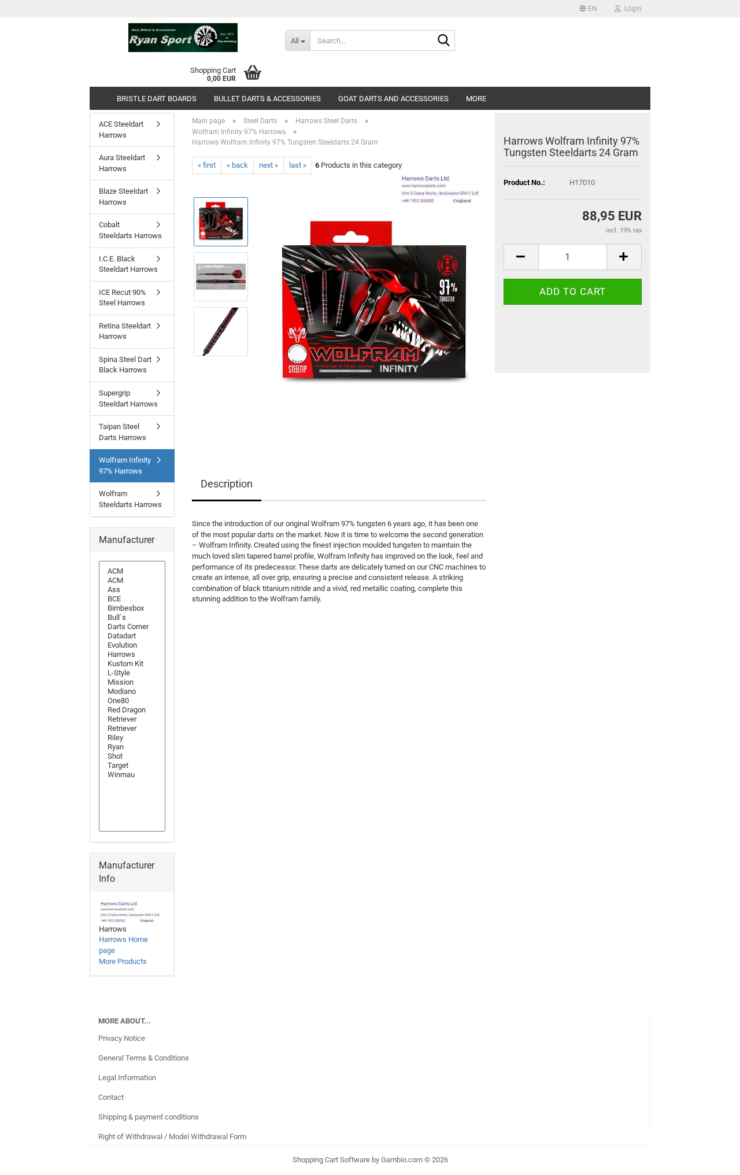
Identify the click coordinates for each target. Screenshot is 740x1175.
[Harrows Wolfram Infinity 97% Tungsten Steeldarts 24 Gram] (372, 304)
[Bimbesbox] (132, 608)
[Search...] (444, 41)
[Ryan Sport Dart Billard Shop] (183, 37)
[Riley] (132, 737)
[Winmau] (132, 774)
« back (237, 165)
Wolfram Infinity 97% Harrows (125, 465)
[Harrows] (132, 654)
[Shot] (132, 756)
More (476, 98)
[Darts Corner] (132, 626)
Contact (111, 1097)
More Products (123, 961)
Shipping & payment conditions (148, 1117)
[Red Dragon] (132, 710)
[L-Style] (132, 673)
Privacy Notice (121, 1038)
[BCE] (132, 599)
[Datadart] (132, 636)
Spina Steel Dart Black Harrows (125, 365)
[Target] (132, 765)
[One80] (132, 700)
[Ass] (132, 589)
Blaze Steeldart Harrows (123, 196)
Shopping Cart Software (331, 1159)
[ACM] (132, 571)
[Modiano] (132, 691)
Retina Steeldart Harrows (125, 331)
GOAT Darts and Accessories (393, 98)
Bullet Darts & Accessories (267, 98)
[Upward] (708, 1158)
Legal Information (127, 1077)
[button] (588, 8)
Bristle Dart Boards (157, 98)
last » (297, 165)
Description (227, 484)
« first (207, 165)
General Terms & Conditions (143, 1058)
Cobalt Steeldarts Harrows (130, 230)
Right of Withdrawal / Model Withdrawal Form (172, 1136)
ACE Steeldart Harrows (121, 129)
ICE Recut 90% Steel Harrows (122, 298)
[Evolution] (132, 645)
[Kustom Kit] (132, 663)
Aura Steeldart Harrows (122, 163)
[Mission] (132, 682)
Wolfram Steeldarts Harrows (130, 499)
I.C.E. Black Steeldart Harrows (128, 264)
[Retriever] (132, 719)
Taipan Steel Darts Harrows (122, 432)
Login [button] (631, 9)
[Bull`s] (132, 617)
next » (268, 165)
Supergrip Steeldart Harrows (128, 398)
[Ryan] (132, 747)
